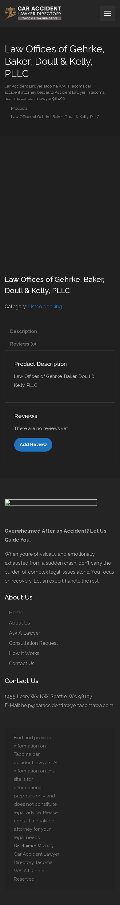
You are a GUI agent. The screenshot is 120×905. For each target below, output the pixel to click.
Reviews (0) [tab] (23, 344)
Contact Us (21, 663)
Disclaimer (25, 846)
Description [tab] (23, 331)
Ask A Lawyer (24, 633)
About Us (19, 623)
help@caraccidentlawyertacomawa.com (67, 705)
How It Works (24, 653)
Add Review (33, 444)
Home (16, 613)
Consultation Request (33, 643)
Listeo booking (45, 306)
